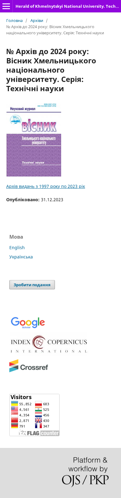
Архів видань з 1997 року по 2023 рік (45, 186)
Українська (21, 257)
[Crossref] (28, 371)
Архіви (36, 20)
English (17, 247)
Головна (14, 20)
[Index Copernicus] (49, 355)
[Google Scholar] (27, 328)
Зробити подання (32, 284)
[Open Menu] (6, 6)
